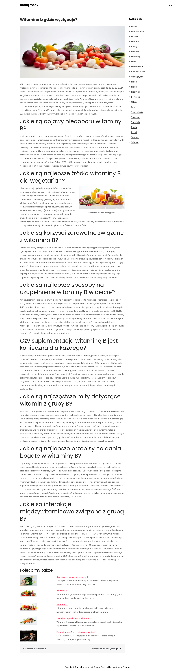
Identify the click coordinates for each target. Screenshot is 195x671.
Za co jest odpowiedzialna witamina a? (74, 618)
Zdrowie (134, 142)
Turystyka (135, 122)
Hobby (134, 46)
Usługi (134, 132)
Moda (133, 61)
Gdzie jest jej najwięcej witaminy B (72, 577)
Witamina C (62, 604)
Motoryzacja (137, 66)
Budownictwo (137, 31)
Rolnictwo (135, 97)
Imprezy (135, 51)
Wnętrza (135, 137)
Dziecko (134, 36)
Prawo (134, 87)
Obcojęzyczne (138, 76)
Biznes (134, 26)
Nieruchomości (138, 71)
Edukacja (135, 41)
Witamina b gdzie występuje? (105, 648)
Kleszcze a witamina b (35, 648)
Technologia (137, 112)
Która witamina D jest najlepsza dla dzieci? (76, 632)
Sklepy (134, 102)
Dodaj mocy (29, 5)
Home (169, 5)
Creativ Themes (122, 667)
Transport (135, 117)
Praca (134, 81)
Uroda (134, 127)
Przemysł (135, 92)
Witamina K (62, 590)
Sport (133, 107)
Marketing (135, 56)
